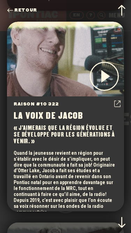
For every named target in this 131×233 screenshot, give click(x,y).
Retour (25, 10)
